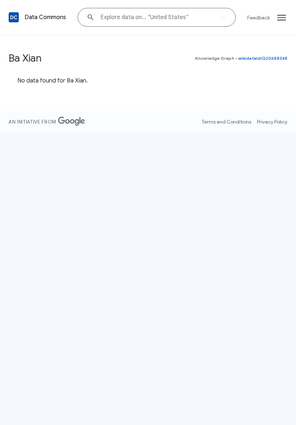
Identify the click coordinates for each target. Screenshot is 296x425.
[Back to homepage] (14, 17)
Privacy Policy (272, 121)
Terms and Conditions (226, 121)
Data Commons (45, 17)
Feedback (258, 17)
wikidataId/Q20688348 (262, 58)
